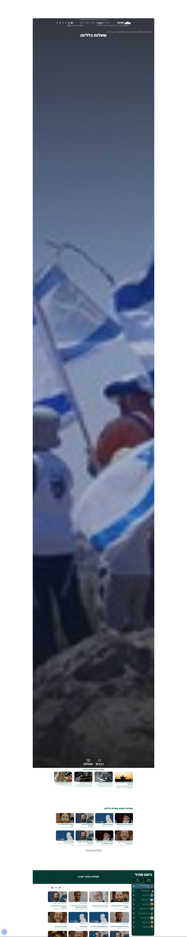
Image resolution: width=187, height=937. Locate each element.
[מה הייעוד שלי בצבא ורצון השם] (124, 821)
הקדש (68, 25)
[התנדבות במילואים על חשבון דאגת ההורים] (124, 839)
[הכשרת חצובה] (78, 921)
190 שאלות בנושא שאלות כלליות (93, 850)
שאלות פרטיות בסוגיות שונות (60, 903)
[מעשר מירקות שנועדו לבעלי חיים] (98, 921)
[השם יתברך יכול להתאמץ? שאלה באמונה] (119, 901)
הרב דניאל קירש (84, 909)
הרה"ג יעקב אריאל (128, 826)
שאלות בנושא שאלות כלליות (118, 808)
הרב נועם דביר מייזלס (89, 827)
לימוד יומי (125, 25)
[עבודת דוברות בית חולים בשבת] (98, 900)
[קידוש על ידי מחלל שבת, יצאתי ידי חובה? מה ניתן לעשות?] (78, 901)
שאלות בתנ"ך (63, 924)
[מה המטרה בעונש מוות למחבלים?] (85, 821)
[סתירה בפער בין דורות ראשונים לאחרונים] (57, 901)
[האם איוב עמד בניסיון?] (57, 921)
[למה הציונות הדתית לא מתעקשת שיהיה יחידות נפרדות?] (104, 839)
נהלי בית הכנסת (124, 924)
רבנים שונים (110, 826)
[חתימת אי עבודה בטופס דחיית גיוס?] (65, 821)
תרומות (82, 23)
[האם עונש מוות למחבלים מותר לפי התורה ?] (85, 839)
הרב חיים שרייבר (129, 845)
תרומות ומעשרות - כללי (103, 924)
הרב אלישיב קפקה (124, 909)
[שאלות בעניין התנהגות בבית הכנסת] (119, 921)
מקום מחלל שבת (83, 903)
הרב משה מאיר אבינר (69, 827)
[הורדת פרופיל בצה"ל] (65, 839)
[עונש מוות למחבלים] (104, 821)
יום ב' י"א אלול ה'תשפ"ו (115, 25)
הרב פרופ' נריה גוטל (104, 907)
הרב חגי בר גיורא (104, 928)
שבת (107, 903)
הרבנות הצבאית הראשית (69, 843)
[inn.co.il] (72, 23)
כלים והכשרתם (84, 924)
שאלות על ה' (125, 903)
